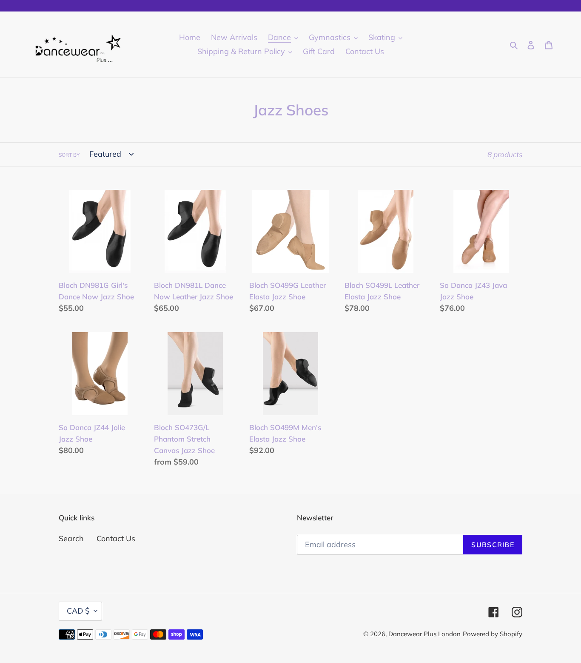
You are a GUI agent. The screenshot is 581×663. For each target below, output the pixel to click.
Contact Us (116, 538)
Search (71, 538)
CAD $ (78, 611)
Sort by (69, 155)
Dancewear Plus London (424, 634)
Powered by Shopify (492, 634)
